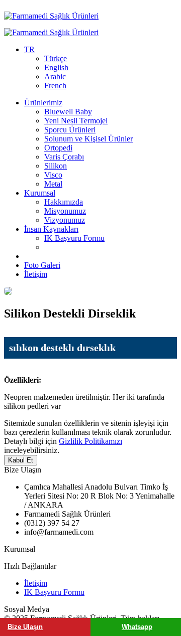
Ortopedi (58, 147)
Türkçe (55, 58)
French (55, 85)
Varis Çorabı (64, 156)
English (56, 67)
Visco (53, 175)
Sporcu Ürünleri (70, 129)
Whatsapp (137, 626)
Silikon (55, 166)
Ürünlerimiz (43, 102)
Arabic (55, 76)
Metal (53, 184)
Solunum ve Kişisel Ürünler (88, 138)
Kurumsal (39, 193)
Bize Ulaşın (25, 626)
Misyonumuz (65, 211)
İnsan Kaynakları (51, 229)
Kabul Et (20, 460)
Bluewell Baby (68, 111)
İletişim (35, 274)
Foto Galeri (42, 265)
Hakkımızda (63, 202)
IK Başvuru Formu (74, 238)
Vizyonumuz (64, 220)
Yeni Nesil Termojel (76, 120)
